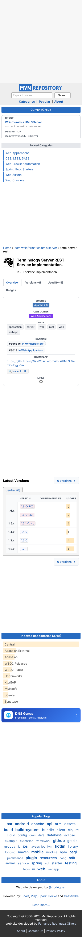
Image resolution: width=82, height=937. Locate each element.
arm (59, 824)
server (30, 326)
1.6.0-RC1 (27, 514)
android (22, 824)
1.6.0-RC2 (27, 506)
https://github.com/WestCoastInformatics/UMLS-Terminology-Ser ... (41, 363)
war (42, 326)
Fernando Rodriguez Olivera (57, 923)
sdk (72, 858)
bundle (48, 830)
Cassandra (71, 896)
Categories (27, 101)
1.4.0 (24, 531)
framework (43, 841)
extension (27, 841)
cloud (11, 835)
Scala (25, 896)
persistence (15, 858)
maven (24, 852)
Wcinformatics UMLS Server (23, 122)
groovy (10, 846)
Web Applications (17, 153)
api (50, 824)
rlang (63, 858)
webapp (13, 332)
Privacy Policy (55, 931)
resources (49, 858)
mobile (38, 852)
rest (51, 326)
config (23, 835)
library (73, 846)
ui (34, 869)
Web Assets (13, 174)
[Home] (41, 90)
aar (10, 824)
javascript (38, 846)
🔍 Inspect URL (18, 371)
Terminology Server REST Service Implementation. (40, 262)
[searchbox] (31, 95)
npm (64, 852)
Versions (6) (33, 282)
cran (32, 835)
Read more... (41, 905)
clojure (73, 830)
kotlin (60, 846)
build (9, 829)
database (55, 835)
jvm (50, 846)
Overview (12, 282)
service (24, 863)
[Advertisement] (41, 41)
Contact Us (35, 931)
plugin (32, 858)
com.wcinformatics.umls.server (36, 248)
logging (10, 852)
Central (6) (12, 490)
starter (57, 863)
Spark (42, 896)
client (61, 830)
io (19, 846)
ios (26, 846)
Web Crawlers (14, 180)
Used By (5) (55, 282)
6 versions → (66, 480)
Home (7, 248)
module (52, 852)
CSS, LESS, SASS (17, 158)
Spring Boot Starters (19, 169)
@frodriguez (57, 887)
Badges (11, 290)
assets (69, 824)
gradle (72, 841)
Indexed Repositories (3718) (41, 636)
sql (47, 863)
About (58, 101)
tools (26, 869)
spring (37, 863)
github (59, 840)
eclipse (69, 835)
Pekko (52, 896)
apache (38, 824)
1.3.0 (24, 540)
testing (71, 863)
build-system (27, 829)
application (15, 326)
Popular (44, 101)
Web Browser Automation (22, 164)
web (61, 326)
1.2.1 (23, 548)
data (41, 835)
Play (34, 896)
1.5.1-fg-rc (27, 523)
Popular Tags (41, 816)
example (11, 841)
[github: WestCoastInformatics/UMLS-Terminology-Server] (41, 381)
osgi (73, 852)
